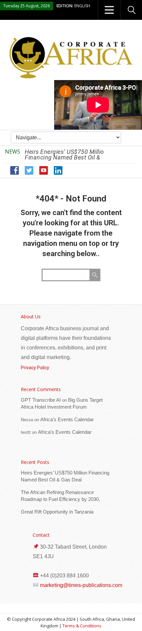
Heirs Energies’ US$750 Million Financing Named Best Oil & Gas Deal (66, 157)
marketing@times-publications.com (81, 585)
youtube (44, 170)
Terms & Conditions (81, 626)
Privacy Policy (35, 367)
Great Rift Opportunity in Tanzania (57, 512)
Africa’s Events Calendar (67, 419)
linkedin (58, 170)
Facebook (14, 170)
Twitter (29, 170)
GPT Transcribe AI (41, 400)
